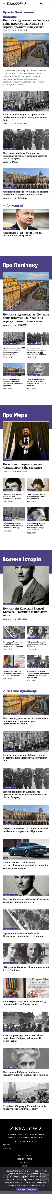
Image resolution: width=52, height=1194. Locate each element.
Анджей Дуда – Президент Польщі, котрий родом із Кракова (22, 234)
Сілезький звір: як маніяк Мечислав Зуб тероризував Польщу (14, 496)
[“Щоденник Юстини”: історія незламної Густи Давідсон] (38, 632)
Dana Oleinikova (9, 30)
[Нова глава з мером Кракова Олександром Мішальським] (26, 441)
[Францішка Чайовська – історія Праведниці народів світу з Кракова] (14, 632)
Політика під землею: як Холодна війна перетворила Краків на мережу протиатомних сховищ (26, 24)
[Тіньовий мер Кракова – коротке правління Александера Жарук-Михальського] (38, 514)
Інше (5, 858)
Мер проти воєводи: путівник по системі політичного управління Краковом (26, 193)
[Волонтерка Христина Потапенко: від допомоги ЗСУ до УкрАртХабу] (14, 661)
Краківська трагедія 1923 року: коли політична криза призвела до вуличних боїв (25, 117)
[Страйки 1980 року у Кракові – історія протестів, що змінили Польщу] (26, 1092)
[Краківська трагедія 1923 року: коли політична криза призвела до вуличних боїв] (26, 101)
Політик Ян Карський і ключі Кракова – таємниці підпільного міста (25, 612)
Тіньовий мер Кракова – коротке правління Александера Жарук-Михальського (37, 526)
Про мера (7, 459)
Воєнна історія (10, 604)
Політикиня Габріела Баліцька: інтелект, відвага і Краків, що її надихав (36, 382)
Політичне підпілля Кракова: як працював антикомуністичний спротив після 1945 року (25, 156)
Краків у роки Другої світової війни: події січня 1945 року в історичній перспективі (38, 674)
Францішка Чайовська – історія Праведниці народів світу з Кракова (13, 644)
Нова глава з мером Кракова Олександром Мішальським (22, 465)
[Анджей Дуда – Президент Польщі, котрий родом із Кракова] (26, 219)
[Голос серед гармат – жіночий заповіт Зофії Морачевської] (38, 484)
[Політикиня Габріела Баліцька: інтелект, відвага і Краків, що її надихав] (38, 369)
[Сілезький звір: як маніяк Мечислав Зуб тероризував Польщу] (14, 484)
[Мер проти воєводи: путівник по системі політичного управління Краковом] (26, 178)
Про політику (9, 17)
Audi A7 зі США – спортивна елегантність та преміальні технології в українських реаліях (25, 865)
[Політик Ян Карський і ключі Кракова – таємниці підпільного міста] (26, 585)
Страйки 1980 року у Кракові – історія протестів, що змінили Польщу (24, 1107)
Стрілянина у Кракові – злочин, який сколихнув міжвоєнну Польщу (13, 525)
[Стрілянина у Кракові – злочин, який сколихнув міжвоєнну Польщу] (14, 514)
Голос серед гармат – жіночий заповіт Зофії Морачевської (36, 496)
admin (5, 162)
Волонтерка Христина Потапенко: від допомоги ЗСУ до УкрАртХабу (13, 673)
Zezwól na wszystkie (27, 1190)
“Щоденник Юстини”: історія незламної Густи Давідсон (37, 644)
